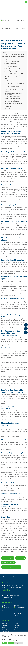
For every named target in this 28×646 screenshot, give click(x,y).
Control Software (14, 88)
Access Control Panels (15, 85)
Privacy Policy (12, 640)
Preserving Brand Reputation (12, 71)
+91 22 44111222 (6, 610)
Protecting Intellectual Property (12, 61)
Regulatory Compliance (10, 64)
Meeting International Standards (13, 98)
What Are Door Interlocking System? (16, 75)
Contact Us (16, 627)
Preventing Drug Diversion (11, 66)
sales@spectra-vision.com (9, 597)
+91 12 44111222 (18, 617)
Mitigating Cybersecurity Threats (12, 70)
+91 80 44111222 (18, 609)
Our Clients (5, 625)
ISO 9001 (16, 629)
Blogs (3, 627)
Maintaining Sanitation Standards (13, 96)
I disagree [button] (11, 642)
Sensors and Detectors (15, 86)
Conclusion (8, 108)
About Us (4, 623)
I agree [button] (4, 642)
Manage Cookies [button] (18, 643)
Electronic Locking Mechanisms (17, 83)
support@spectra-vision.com (10, 599)
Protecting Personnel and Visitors (13, 68)
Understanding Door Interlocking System (14, 73)
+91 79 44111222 (16, 595)
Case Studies (17, 625)
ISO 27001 (4, 629)
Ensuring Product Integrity (11, 63)
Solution (16, 623)
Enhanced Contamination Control (15, 103)
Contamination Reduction (13, 101)
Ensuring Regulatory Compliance (13, 100)
